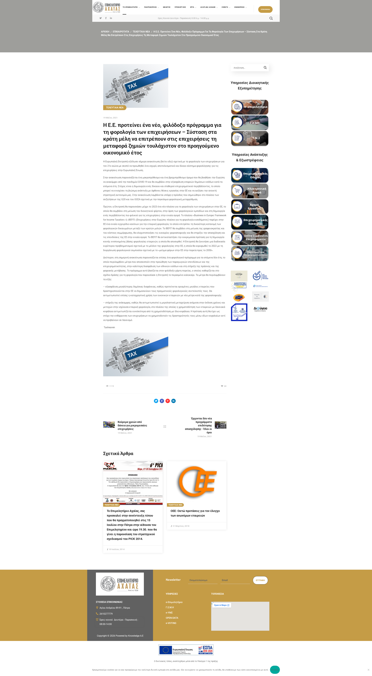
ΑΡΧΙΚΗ (105, 31)
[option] (133, 507)
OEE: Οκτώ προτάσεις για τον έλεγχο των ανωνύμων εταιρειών (195, 513)
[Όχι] (368, 669)
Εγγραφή (260, 580)
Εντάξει (275, 670)
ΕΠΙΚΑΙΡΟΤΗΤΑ (121, 31)
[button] (265, 9)
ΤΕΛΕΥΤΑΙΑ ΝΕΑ (141, 31)
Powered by (129, 635)
